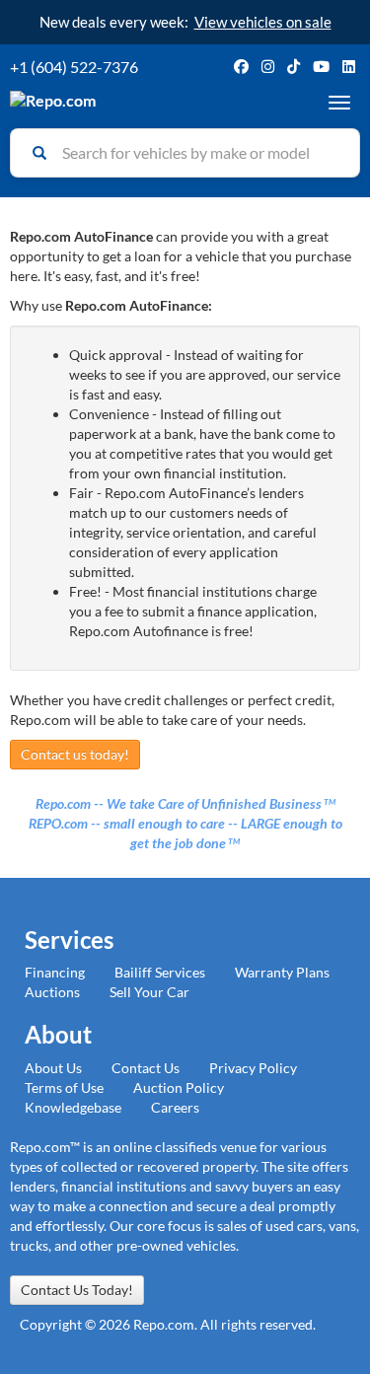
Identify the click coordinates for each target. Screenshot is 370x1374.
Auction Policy (178, 1087)
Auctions (52, 991)
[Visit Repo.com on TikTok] (293, 66)
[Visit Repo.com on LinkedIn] (348, 66)
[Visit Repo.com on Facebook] (241, 66)
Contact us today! (75, 754)
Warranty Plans (282, 972)
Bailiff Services (159, 972)
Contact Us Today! (77, 1289)
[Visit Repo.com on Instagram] (268, 66)
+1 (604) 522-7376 (74, 66)
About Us (53, 1067)
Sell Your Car (149, 991)
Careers (175, 1107)
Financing (55, 972)
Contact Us (145, 1067)
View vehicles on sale (263, 22)
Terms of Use (64, 1087)
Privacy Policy (253, 1067)
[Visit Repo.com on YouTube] (321, 66)
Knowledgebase (73, 1107)
